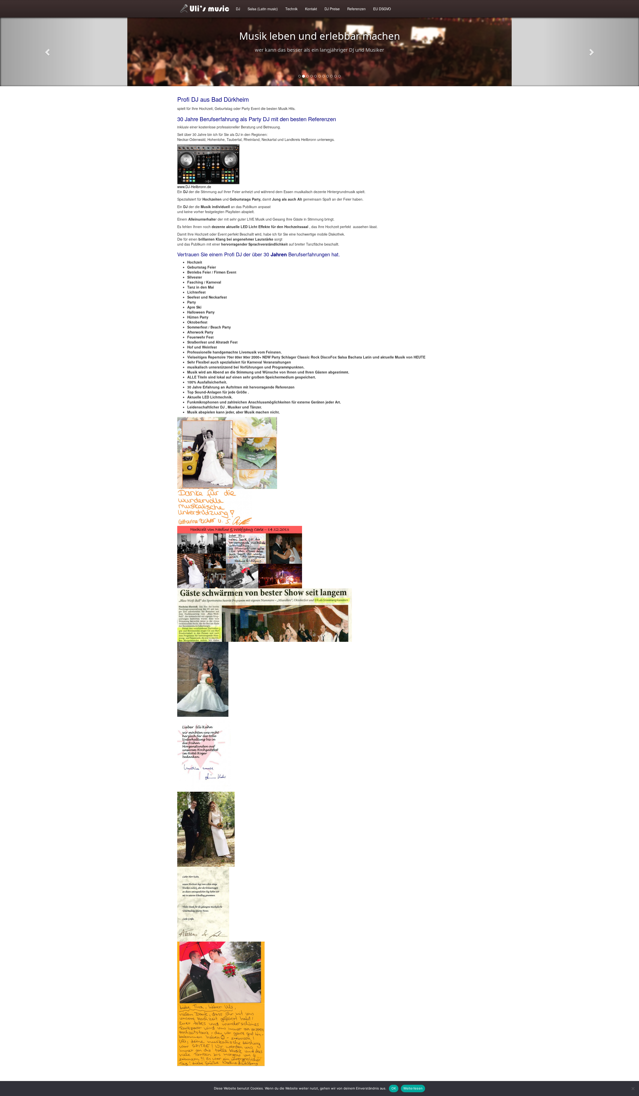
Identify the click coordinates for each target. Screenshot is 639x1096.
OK (393, 1088)
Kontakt (311, 8)
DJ (238, 8)
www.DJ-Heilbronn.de (194, 186)
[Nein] (632, 1088)
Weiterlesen (413, 1088)
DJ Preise (332, 8)
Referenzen (356, 8)
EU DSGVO (382, 8)
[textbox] (319, 337)
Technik (291, 8)
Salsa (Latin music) (263, 8)
